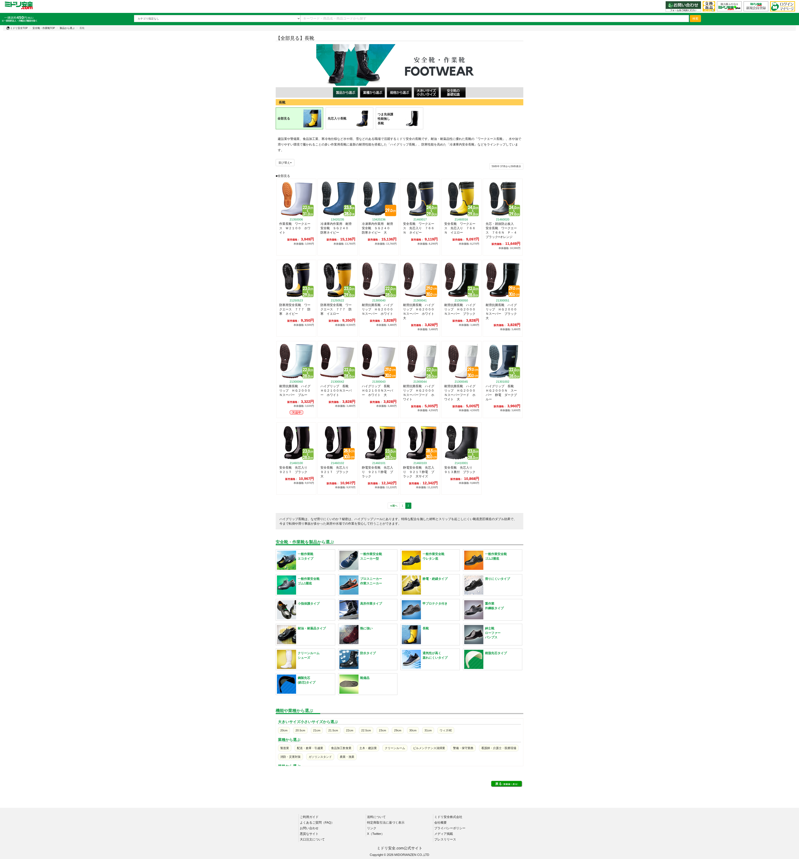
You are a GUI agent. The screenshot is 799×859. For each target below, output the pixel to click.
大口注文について (312, 839)
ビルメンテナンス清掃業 (429, 748)
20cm (284, 730)
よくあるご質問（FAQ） (317, 822)
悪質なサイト (309, 833)
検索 (695, 18)
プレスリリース (445, 839)
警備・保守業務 (463, 748)
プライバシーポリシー (449, 828)
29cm (397, 730)
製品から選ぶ (67, 28)
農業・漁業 (347, 756)
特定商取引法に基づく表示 (385, 822)
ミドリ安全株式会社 (448, 817)
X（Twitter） (375, 833)
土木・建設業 (368, 748)
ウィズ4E (446, 730)
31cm (428, 730)
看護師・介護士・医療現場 (498, 748)
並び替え (284, 162)
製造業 (284, 748)
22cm (349, 730)
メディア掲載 (443, 833)
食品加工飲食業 (341, 748)
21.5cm (333, 730)
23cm (382, 730)
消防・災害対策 (290, 756)
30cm (413, 730)
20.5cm (300, 730)
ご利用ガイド (309, 817)
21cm (316, 730)
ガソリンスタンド (320, 756)
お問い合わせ (309, 828)
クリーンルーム (395, 748)
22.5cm (366, 730)
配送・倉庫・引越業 (310, 748)
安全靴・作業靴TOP (43, 28)
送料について (376, 817)
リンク (371, 828)
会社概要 (440, 822)
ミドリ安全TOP (19, 28)
